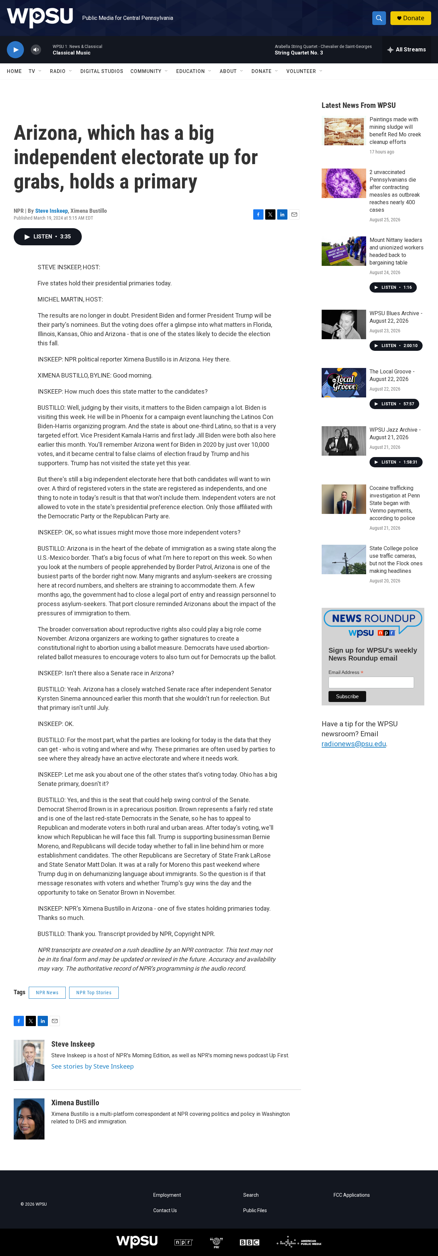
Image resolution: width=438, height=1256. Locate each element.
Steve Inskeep (51, 210)
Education (190, 71)
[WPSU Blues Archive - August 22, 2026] (344, 324)
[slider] (47, 49)
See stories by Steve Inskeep (92, 1066)
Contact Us (165, 1210)
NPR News (47, 992)
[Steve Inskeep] (29, 1060)
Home (14, 71)
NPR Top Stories (94, 992)
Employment (167, 1195)
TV (32, 71)
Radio (58, 71)
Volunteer (301, 71)
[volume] (36, 50)
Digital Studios (102, 71)
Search (251, 1195)
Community (146, 71)
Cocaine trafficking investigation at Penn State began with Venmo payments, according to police (395, 503)
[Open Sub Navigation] (40, 71)
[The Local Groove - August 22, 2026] (344, 382)
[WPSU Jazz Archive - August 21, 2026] (344, 441)
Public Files (255, 1210)
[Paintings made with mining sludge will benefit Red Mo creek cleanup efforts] (344, 130)
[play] (15, 50)
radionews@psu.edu (354, 744)
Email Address (345, 672)
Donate (413, 18)
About (228, 71)
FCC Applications (352, 1195)
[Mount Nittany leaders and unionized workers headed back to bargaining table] (344, 251)
